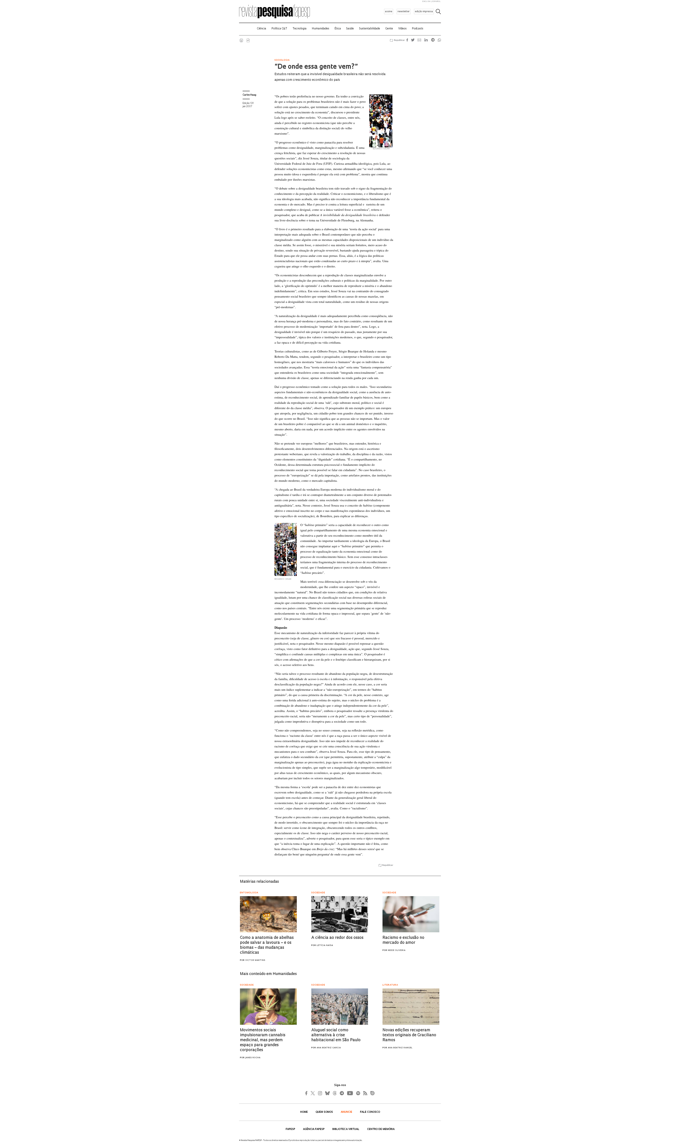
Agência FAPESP (314, 1129)
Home (304, 1112)
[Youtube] (350, 1093)
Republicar (399, 40)
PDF (248, 40)
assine (388, 11)
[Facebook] (307, 1093)
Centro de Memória (381, 1129)
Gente (389, 28)
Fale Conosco (370, 1112)
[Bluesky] (327, 1093)
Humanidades (320, 28)
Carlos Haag (249, 95)
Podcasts (417, 28)
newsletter (404, 11)
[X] (313, 1093)
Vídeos (402, 28)
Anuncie (347, 1112)
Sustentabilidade (369, 28)
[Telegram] (341, 1093)
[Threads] (334, 1093)
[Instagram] (319, 1093)
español (436, 1)
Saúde (350, 28)
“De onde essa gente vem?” (316, 67)
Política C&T (279, 28)
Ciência (261, 28)
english (426, 1)
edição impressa (424, 11)
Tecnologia (300, 28)
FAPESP (291, 1129)
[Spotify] (358, 1093)
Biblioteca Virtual (346, 1129)
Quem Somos (325, 1112)
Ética (338, 28)
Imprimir (241, 40)
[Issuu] (371, 1093)
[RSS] (364, 1093)
